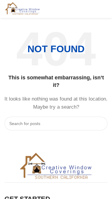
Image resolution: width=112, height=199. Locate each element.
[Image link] (56, 166)
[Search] (101, 123)
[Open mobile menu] (105, 9)
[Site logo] (22, 8)
